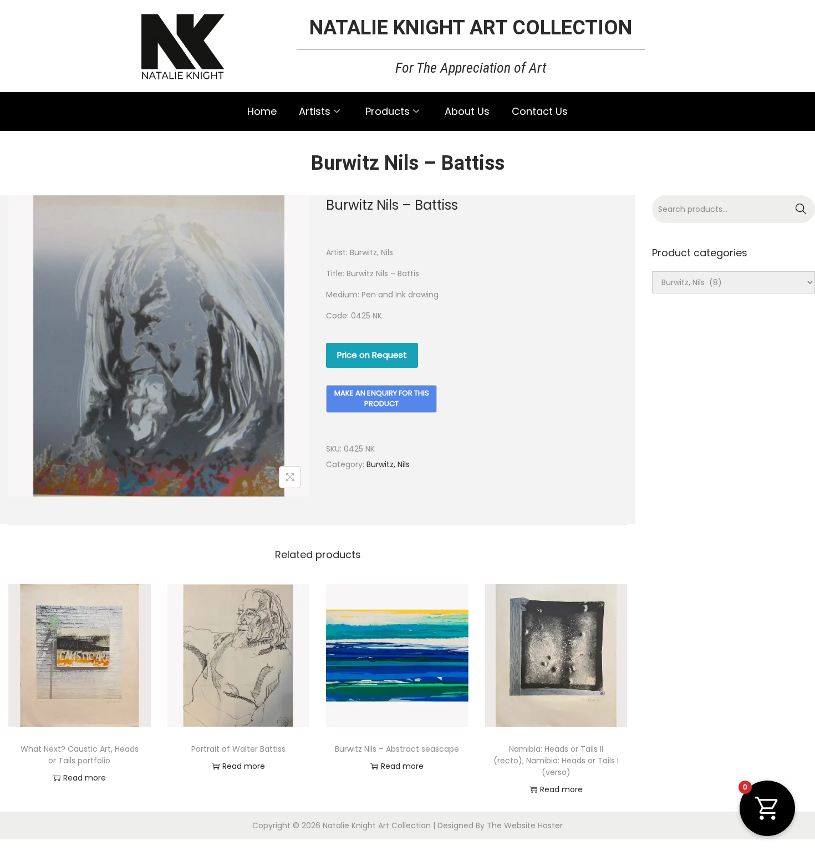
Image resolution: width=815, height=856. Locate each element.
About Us (467, 111)
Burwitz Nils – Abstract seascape (397, 748)
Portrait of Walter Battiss (238, 748)
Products (387, 111)
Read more (84, 777)
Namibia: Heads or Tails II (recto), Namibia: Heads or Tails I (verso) (556, 760)
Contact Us (540, 111)
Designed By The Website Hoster (500, 825)
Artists (314, 111)
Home (262, 111)
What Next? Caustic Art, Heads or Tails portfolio (80, 754)
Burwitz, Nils (388, 464)
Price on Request (372, 355)
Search (801, 209)
